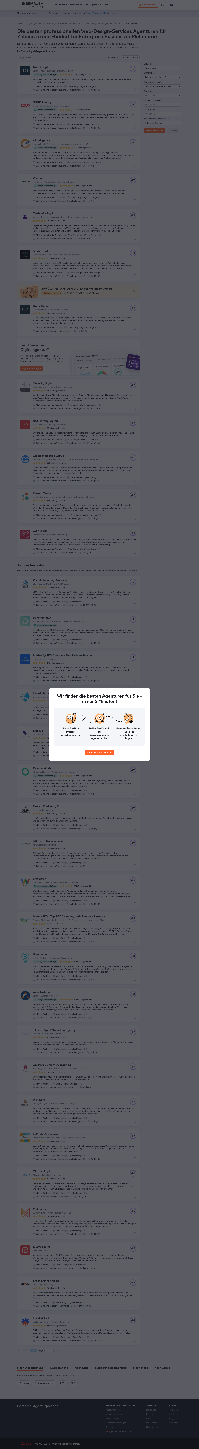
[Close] (147, 691)
